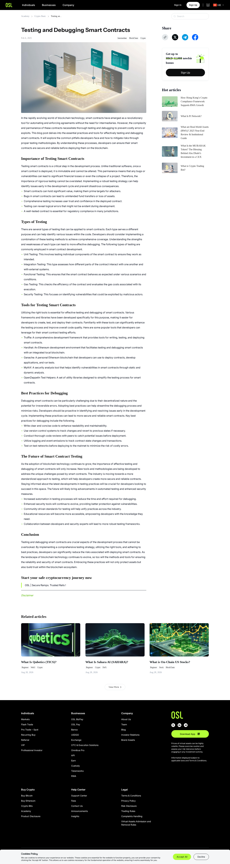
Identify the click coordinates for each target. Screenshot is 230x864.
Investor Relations (130, 734)
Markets (25, 719)
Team (124, 724)
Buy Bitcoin (27, 795)
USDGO (75, 734)
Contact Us (77, 806)
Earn (73, 760)
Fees (73, 800)
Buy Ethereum (28, 800)
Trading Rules (128, 811)
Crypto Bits (27, 806)
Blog (123, 729)
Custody (75, 765)
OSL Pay (75, 724)
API (73, 755)
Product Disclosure (30, 816)
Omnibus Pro (77, 750)
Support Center (79, 795)
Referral (25, 740)
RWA (73, 776)
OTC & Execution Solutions (84, 745)
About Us (126, 719)
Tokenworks (77, 771)
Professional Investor (31, 750)
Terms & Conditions (131, 795)
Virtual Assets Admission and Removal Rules (136, 823)
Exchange (76, 740)
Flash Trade (27, 724)
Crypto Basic (40, 16)
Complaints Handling (131, 816)
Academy (25, 16)
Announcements (79, 811)
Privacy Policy (128, 800)
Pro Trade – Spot (29, 729)
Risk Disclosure (129, 806)
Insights (75, 816)
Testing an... (56, 16)
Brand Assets (128, 740)
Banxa (74, 729)
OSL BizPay (77, 719)
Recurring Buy (28, 734)
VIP (23, 745)
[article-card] (50, 648)
